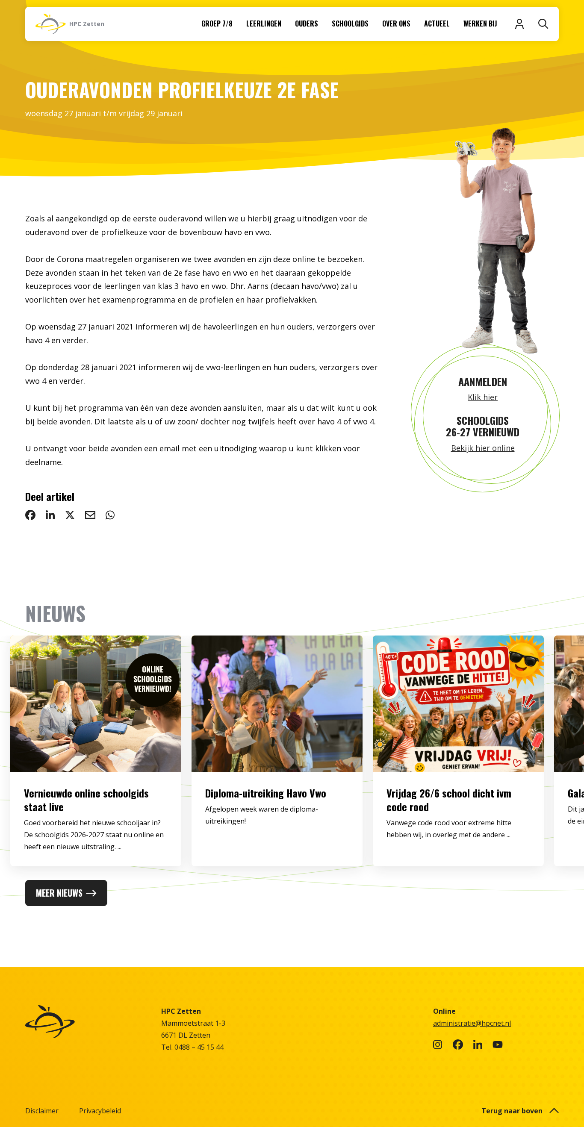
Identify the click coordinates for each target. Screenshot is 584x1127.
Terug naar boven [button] (512, 1110)
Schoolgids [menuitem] (350, 23)
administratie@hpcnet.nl (472, 1023)
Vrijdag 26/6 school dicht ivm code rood (448, 799)
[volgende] (550, 758)
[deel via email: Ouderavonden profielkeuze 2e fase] (90, 515)
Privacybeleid (100, 1110)
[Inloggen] (519, 24)
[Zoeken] (543, 24)
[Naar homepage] (88, 1021)
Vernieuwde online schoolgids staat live (86, 799)
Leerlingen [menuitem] (263, 23)
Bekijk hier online (483, 448)
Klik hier (483, 397)
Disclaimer (42, 1110)
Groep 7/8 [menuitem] (217, 23)
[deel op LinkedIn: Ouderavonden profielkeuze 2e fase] (50, 515)
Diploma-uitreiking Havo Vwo (265, 792)
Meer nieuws (59, 892)
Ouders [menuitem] (306, 23)
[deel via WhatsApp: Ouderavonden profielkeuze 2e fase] (110, 515)
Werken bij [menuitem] (480, 23)
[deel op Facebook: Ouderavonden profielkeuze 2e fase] (30, 515)
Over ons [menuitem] (396, 23)
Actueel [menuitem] (437, 23)
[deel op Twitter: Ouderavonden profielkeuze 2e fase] (70, 515)
